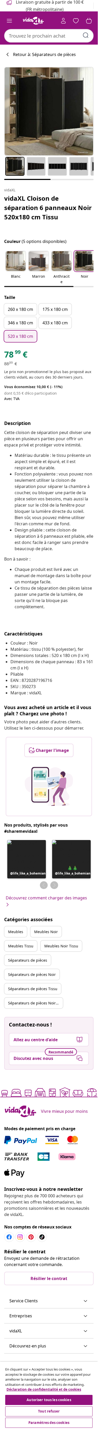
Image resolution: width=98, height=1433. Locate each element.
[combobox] (49, 36)
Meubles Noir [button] (46, 931)
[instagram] (20, 1237)
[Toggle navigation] (9, 21)
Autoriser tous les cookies (49, 1399)
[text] (15, 356)
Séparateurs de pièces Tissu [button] (32, 988)
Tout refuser (49, 1411)
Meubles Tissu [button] (20, 945)
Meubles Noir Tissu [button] (61, 945)
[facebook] (9, 1237)
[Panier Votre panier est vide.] (89, 20)
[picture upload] (49, 786)
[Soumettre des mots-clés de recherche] (86, 35)
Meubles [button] (15, 931)
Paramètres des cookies (48, 1422)
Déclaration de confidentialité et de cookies (44, 1389)
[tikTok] (42, 1237)
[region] (49, 1395)
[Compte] (63, 20)
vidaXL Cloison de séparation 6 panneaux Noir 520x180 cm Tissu (48, 207)
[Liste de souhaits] (76, 20)
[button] (15, 268)
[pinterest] (31, 1237)
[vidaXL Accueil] (33, 21)
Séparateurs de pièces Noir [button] (32, 974)
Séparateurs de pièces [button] (27, 960)
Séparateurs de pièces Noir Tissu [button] (35, 1003)
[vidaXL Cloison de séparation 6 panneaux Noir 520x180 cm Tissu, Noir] (49, 111)
